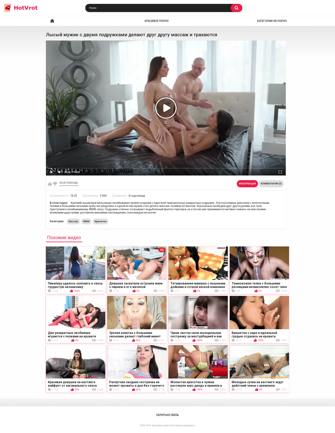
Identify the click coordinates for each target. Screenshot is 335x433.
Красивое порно (157, 20)
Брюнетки (100, 221)
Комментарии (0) (271, 183)
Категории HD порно (272, 20)
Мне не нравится (55, 184)
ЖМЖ (86, 221)
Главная (52, 21)
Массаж (73, 221)
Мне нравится (50, 184)
